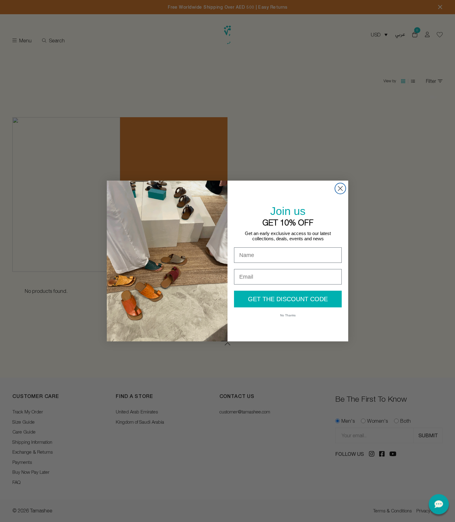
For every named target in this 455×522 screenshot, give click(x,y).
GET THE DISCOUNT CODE (288, 299)
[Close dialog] (340, 188)
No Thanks (288, 315)
